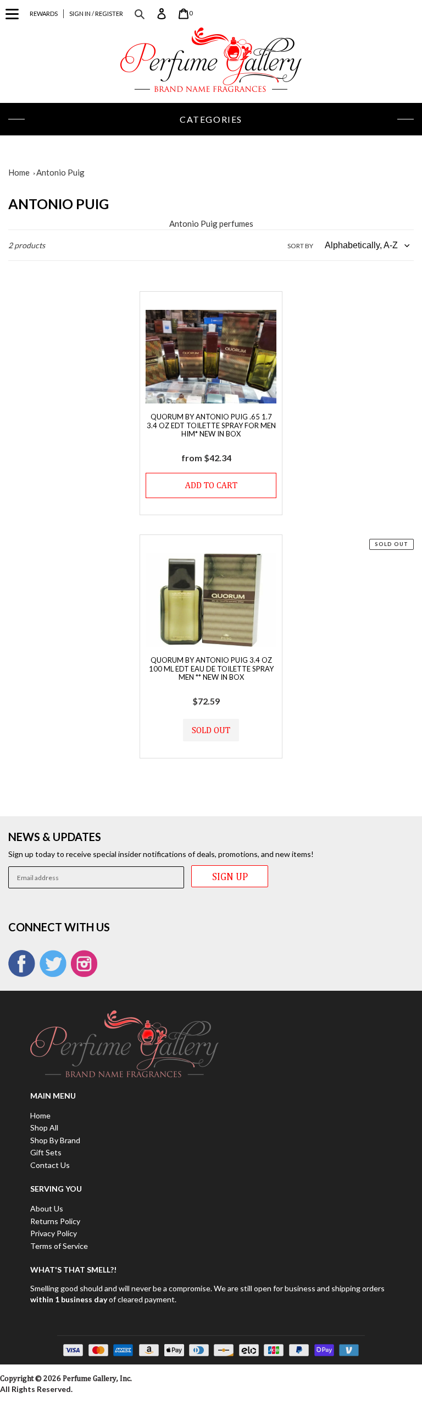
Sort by (300, 246)
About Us (46, 1208)
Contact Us (50, 1165)
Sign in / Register (96, 13)
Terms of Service (59, 1246)
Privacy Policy (53, 1233)
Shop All (44, 1127)
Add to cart (211, 485)
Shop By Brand (55, 1140)
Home (19, 172)
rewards (44, 13)
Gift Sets (46, 1152)
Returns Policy (55, 1221)
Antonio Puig (60, 172)
